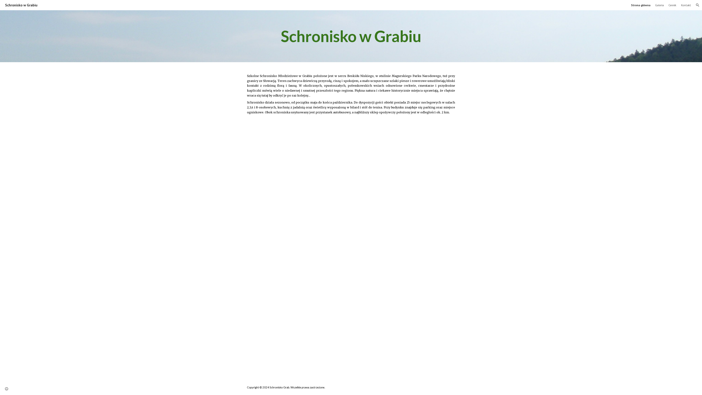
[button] (697, 5)
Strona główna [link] (640, 5)
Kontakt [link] (686, 5)
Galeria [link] (659, 5)
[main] (351, 36)
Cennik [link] (672, 5)
